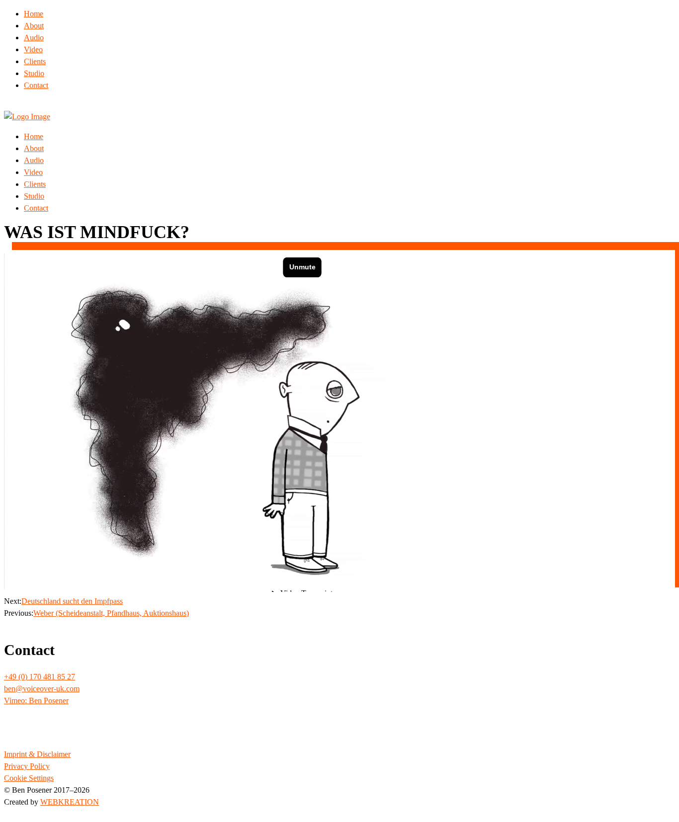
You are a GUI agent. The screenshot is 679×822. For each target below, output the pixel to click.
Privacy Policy (27, 766)
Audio (34, 37)
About (34, 25)
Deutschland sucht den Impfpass (72, 601)
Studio (34, 73)
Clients (35, 61)
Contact (36, 85)
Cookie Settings (29, 778)
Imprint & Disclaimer (37, 754)
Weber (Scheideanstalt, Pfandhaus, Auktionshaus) (111, 613)
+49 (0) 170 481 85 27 (39, 676)
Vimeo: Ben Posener (36, 700)
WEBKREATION (69, 802)
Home (33, 13)
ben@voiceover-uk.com (42, 688)
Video (33, 49)
